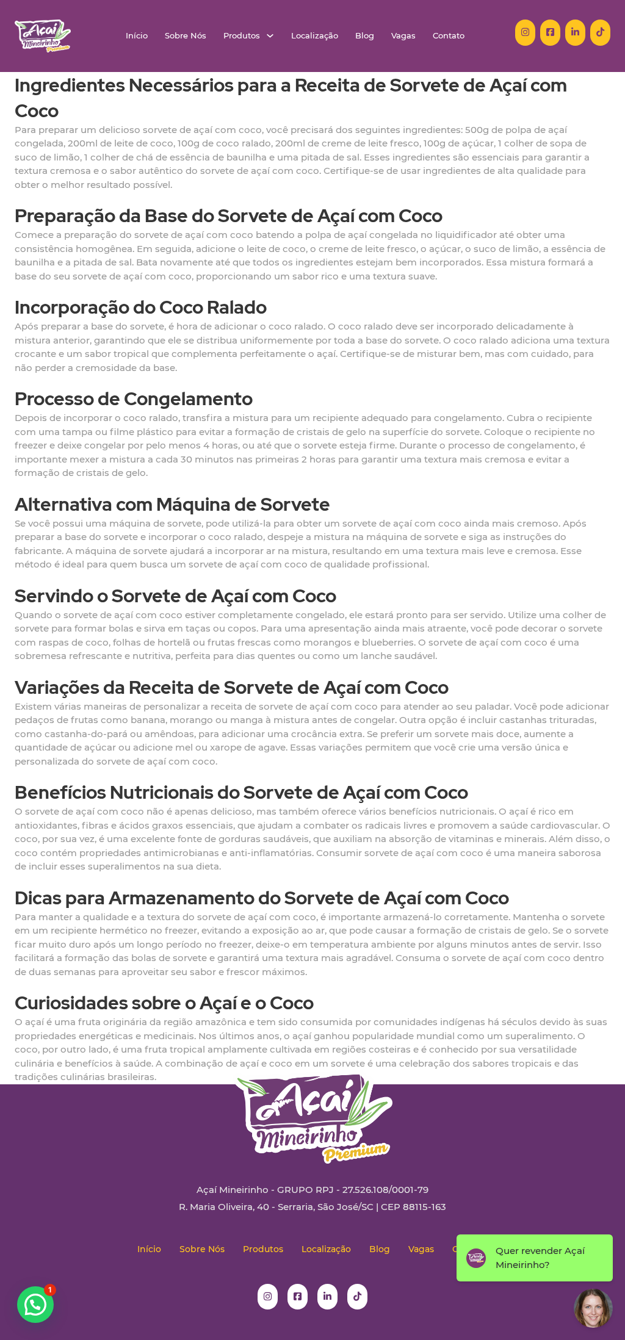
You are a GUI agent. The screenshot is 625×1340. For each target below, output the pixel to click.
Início (137, 36)
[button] (35, 1304)
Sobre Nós (185, 36)
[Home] (43, 36)
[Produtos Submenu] (270, 36)
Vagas (403, 36)
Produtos (241, 36)
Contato (448, 36)
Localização (314, 36)
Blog (364, 36)
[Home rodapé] (312, 1107)
